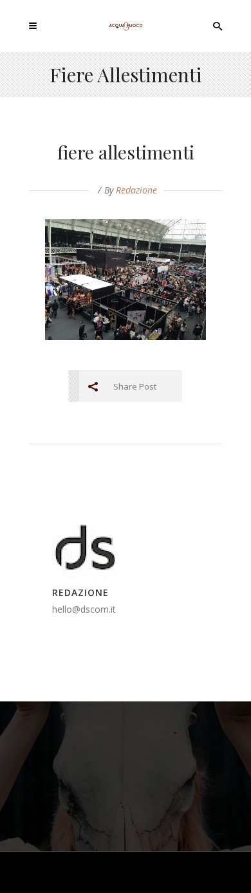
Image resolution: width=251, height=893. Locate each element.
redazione (136, 190)
